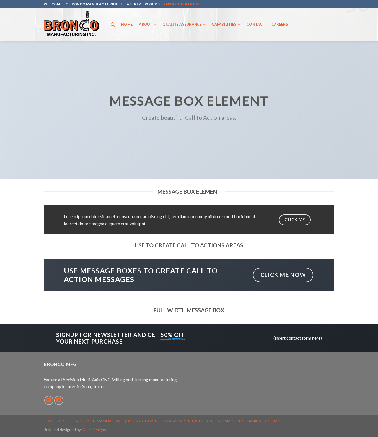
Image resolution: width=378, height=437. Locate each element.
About (145, 24)
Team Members (106, 421)
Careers (279, 24)
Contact (256, 24)
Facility (81, 421)
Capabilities (224, 24)
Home (127, 24)
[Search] (112, 25)
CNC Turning (249, 421)
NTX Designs (94, 429)
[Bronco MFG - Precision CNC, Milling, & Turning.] (71, 24)
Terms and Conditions (181, 421)
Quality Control (140, 421)
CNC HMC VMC (220, 421)
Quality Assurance (181, 24)
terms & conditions (179, 4)
